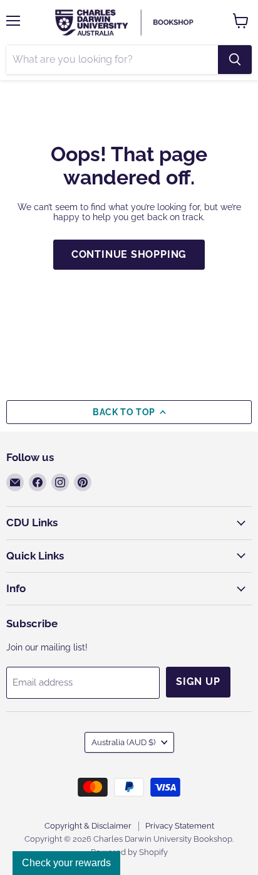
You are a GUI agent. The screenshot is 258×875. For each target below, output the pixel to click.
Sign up (198, 681)
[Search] (235, 59)
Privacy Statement (179, 825)
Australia (123, 742)
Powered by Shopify (129, 852)
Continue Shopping (129, 254)
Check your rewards (66, 862)
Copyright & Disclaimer (88, 825)
